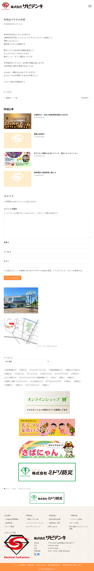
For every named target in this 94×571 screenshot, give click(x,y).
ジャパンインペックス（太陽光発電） (34, 377)
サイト (6, 261)
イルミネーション (38, 370)
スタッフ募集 (9, 526)
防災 (77, 381)
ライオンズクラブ (54, 381)
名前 (6, 242)
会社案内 (7, 515)
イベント (32, 374)
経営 (9, 374)
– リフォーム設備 (75, 519)
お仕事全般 (11, 370)
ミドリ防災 (11, 377)
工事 (68, 381)
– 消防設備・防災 (54, 523)
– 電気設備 (51, 515)
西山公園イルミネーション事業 (78, 527)
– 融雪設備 (8, 523)
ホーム (14, 565)
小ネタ (20, 374)
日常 (24, 370)
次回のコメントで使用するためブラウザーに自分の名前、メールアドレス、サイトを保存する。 (45, 270)
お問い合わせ (52, 526)
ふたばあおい (37, 381)
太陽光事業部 (56, 370)
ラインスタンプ (33, 385)
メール (7, 251)
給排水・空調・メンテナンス (16, 381)
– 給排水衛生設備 (54, 519)
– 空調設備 (73, 515)
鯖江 (19, 385)
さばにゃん (47, 374)
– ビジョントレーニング (34, 523)
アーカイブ (8, 357)
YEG (76, 374)
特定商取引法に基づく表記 (72, 565)
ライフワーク (62, 374)
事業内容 (29, 515)
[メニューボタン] (90, 6)
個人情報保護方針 (54, 565)
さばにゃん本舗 (9, 532)
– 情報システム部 (32, 519)
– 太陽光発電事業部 (11, 519)
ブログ (20, 24)
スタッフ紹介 (74, 523)
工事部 (9, 385)
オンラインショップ (33, 526)
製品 (71, 377)
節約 (46, 385)
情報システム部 (73, 370)
